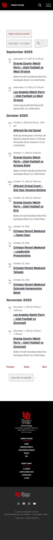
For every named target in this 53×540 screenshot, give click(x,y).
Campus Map (26, 475)
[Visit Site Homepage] (26, 423)
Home (26, 444)
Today (26, 366)
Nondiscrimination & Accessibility (17, 514)
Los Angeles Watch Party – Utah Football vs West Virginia (29, 96)
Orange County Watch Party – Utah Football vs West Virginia (28, 67)
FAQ (26, 456)
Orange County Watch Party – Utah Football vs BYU (28, 206)
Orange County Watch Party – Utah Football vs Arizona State (28, 161)
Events (26, 453)
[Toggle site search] (40, 5)
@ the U (26, 478)
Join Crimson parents (26, 450)
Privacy (46, 514)
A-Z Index (26, 469)
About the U (20, 518)
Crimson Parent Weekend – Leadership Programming (29, 251)
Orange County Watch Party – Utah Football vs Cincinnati (28, 343)
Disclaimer (37, 514)
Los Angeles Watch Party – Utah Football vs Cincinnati (29, 319)
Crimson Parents (26, 447)
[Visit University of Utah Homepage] (4, 5)
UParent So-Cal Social (27, 130)
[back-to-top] (50, 534)
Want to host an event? (19, 33)
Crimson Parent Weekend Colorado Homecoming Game (29, 288)
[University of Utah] (26, 494)
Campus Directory (27, 472)
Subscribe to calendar (21, 377)
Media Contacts (32, 518)
